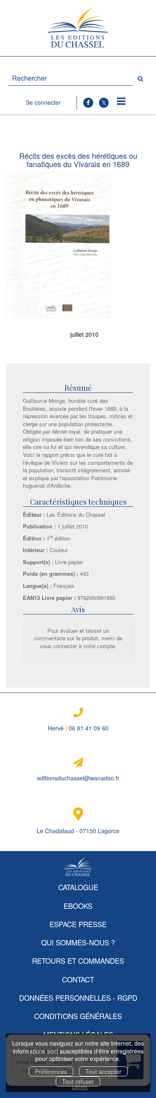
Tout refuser (78, 1081)
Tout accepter (103, 1071)
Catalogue (78, 887)
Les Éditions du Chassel (76, 514)
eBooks (78, 906)
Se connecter (43, 102)
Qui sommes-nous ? (78, 942)
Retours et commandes (78, 960)
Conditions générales (78, 1016)
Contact (78, 979)
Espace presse (78, 924)
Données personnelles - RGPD (78, 997)
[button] (58, 245)
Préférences (51, 1071)
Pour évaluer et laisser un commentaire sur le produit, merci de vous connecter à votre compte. (78, 638)
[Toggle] (121, 101)
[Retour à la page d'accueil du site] (78, 28)
